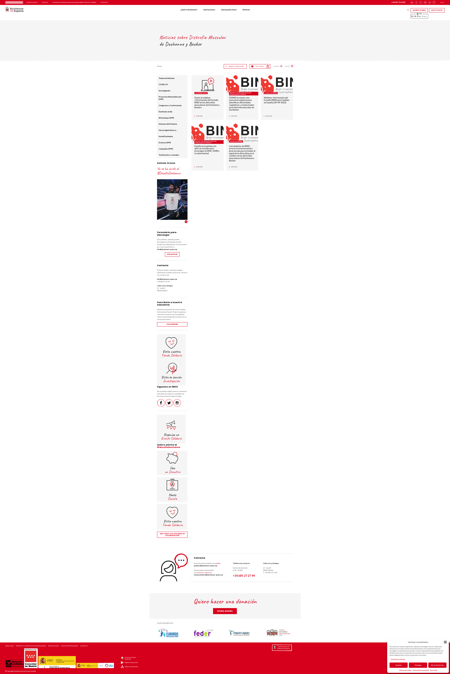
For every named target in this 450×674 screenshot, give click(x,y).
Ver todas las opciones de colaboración (172, 535)
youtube (425, 2)
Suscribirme (172, 324)
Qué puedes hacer (229, 9)
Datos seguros (53, 646)
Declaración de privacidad (421, 670)
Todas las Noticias (166, 78)
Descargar (172, 254)
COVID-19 (163, 84)
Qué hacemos (209, 9)
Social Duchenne (270, 93)
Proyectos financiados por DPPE (170, 98)
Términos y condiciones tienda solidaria (31, 646)
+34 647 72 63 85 (398, 2)
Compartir (276, 66)
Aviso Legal (433, 670)
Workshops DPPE (166, 118)
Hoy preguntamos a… (168, 130)
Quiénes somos (32, 2)
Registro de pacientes (14, 2)
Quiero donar (419, 10)
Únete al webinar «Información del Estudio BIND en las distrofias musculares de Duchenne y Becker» (207, 102)
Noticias (246, 9)
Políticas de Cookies (405, 670)
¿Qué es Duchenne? (188, 9)
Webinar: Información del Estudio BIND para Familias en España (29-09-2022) (276, 100)
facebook (416, 2)
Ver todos (186, 221)
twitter (412, 2)
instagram (420, 2)
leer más (199, 116)
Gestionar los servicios (398, 659)
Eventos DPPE (165, 142)
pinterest (434, 2)
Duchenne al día (201, 93)
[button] (445, 642)
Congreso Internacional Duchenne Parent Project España (74, 2)
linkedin (429, 2)
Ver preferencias (437, 665)
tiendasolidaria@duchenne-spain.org (208, 575)
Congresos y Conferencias (170, 105)
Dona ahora (225, 611)
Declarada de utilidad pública (283, 648)
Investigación (164, 90)
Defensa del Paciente (168, 124)
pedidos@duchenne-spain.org (205, 566)
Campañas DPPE (166, 149)
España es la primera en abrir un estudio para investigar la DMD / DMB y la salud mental (206, 150)
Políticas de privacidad (69, 646)
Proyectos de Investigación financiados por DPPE (240, 93)
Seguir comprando (236, 66)
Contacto (104, 2)
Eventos (45, 2)
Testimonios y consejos (169, 155)
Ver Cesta (258, 66)
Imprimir (287, 66)
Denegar (418, 665)
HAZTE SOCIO (437, 10)
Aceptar (399, 665)
